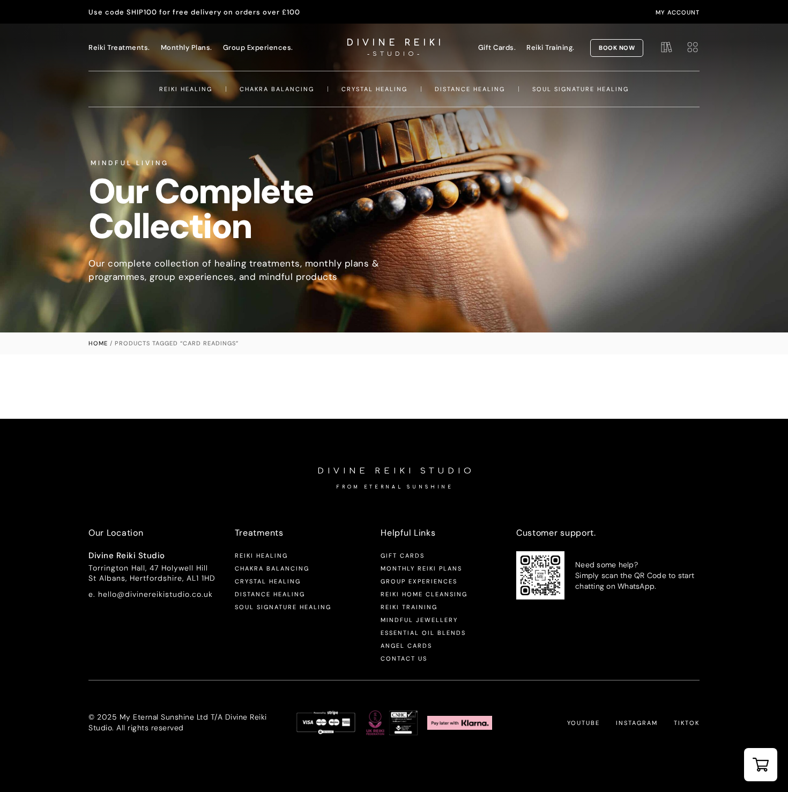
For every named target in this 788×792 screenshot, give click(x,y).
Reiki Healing (185, 89)
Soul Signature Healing (580, 89)
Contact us (404, 658)
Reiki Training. (550, 47)
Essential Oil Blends (423, 632)
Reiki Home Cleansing (424, 594)
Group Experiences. (258, 47)
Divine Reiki (395, 43)
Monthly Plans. (186, 47)
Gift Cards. (497, 47)
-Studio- (394, 53)
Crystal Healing (374, 89)
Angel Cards (406, 645)
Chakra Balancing (277, 89)
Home (98, 343)
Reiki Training (409, 607)
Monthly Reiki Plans (421, 568)
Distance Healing (470, 89)
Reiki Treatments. (119, 47)
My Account (678, 12)
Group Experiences (419, 581)
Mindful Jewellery (419, 620)
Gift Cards (403, 555)
